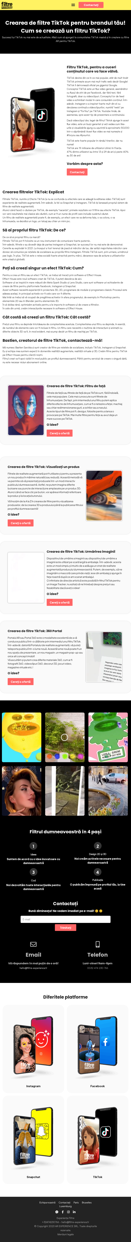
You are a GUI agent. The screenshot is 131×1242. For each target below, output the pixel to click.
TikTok (97, 1176)
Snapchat (33, 1176)
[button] (73, 5)
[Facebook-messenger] (56, 1212)
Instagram (33, 1085)
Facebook (97, 1085)
